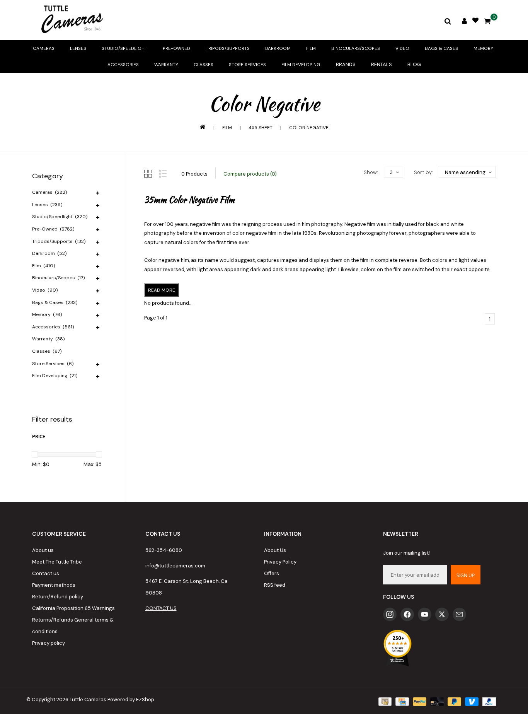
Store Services (247, 64)
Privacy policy (48, 643)
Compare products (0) (250, 174)
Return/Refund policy (57, 596)
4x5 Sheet (261, 128)
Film (311, 48)
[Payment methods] (384, 701)
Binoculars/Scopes (355, 48)
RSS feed (274, 585)
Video (402, 48)
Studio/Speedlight (124, 48)
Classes (203, 64)
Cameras (44, 48)
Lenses (78, 48)
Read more (161, 290)
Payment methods (53, 585)
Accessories (123, 64)
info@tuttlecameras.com (175, 565)
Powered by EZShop (130, 699)
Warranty (166, 64)
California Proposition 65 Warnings (73, 608)
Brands (346, 64)
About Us (275, 550)
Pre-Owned (176, 48)
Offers (271, 573)
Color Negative (309, 128)
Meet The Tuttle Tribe (57, 562)
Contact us (45, 573)
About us (43, 550)
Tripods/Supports (228, 48)
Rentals (381, 64)
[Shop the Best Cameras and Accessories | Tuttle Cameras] (70, 20)
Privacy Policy (280, 562)
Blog (414, 64)
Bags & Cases (441, 48)
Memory (483, 48)
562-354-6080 (163, 550)
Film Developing (300, 64)
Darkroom (278, 48)
